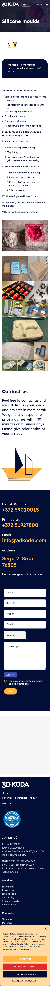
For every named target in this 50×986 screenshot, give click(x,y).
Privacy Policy (30, 981)
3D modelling (9, 893)
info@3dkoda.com (24, 540)
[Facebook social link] (38, 4)
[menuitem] (26, 5)
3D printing (8, 886)
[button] (45, 928)
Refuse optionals (25, 966)
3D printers (7, 919)
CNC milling (8, 897)
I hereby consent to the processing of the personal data (26, 682)
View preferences (25, 974)
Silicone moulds (10, 901)
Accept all (25, 959)
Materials (7, 923)
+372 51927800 (20, 525)
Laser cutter (8, 890)
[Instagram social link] (41, 4)
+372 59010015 (20, 510)
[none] (26, 5)
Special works (9, 904)
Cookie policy (17, 981)
